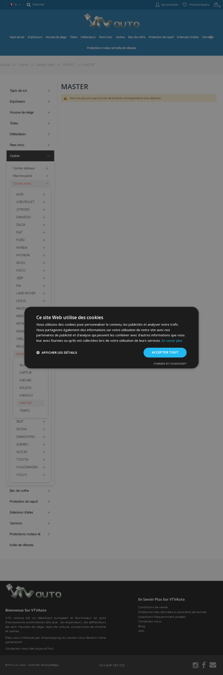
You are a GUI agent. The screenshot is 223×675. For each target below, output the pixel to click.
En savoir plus (172, 340)
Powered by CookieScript (170, 363)
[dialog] (111, 337)
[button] (56, 353)
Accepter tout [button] (165, 352)
